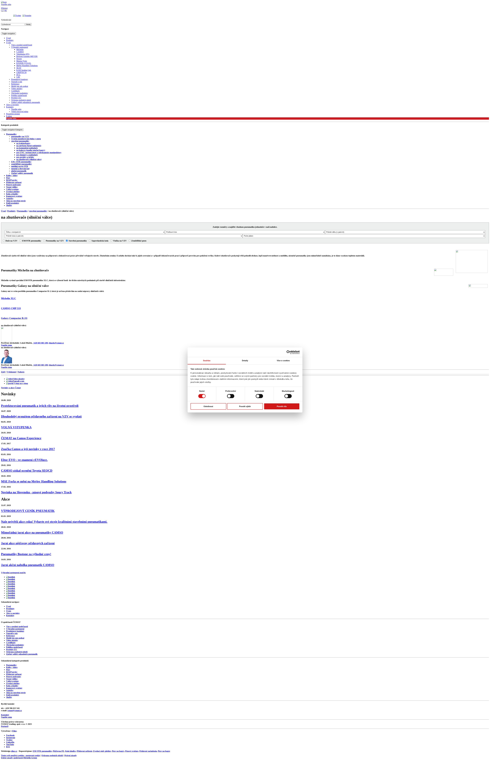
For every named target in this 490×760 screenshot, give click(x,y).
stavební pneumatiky (38, 211)
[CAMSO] (10, 579)
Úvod (3, 211)
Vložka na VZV (119, 241)
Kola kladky (70, 751)
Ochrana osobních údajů (52, 755)
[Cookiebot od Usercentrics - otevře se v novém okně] (288, 352)
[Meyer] (10, 586)
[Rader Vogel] (10, 591)
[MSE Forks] (10, 593)
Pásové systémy (131, 751)
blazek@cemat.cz (56, 343)
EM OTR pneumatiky (42, 751)
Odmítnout (208, 406)
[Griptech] (10, 598)
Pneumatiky (22, 211)
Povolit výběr (245, 406)
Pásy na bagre (164, 751)
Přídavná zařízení (84, 751)
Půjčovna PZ (58, 751)
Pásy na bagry (118, 751)
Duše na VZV (11, 241)
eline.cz (14, 751)
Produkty (11, 211)
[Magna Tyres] (10, 588)
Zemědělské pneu (138, 241)
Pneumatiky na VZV (54, 241)
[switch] (230, 396)
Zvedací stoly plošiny (102, 751)
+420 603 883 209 (40, 343)
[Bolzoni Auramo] (10, 584)
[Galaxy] (10, 577)
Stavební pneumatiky (77, 241)
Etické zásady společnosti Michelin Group (19, 758)
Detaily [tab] (245, 360)
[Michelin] (10, 595)
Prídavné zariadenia (148, 751)
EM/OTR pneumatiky (31, 241)
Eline (14, 731)
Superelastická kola (99, 241)
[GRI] (10, 581)
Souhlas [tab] (206, 360)
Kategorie (12, 130)
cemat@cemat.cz (14, 710)
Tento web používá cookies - (20, 755)
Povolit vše (282, 406)
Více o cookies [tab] (283, 360)
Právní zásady (70, 755)
